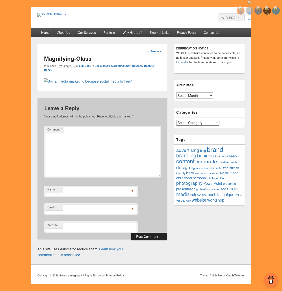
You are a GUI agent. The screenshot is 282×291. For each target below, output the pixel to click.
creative (223, 162)
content (185, 161)
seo (223, 188)
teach (211, 194)
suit (193, 194)
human (234, 168)
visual (181, 200)
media (224, 173)
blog (203, 150)
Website (52, 225)
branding (186, 155)
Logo (203, 173)
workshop (215, 200)
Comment (54, 129)
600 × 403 (85, 66)
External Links (159, 32)
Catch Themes (235, 275)
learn (190, 172)
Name (51, 189)
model (234, 172)
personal (200, 177)
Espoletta (182, 62)
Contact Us (211, 32)
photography (189, 183)
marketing (213, 173)
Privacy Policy (186, 32)
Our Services (87, 32)
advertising (187, 150)
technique (225, 194)
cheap (232, 155)
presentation (185, 188)
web (188, 200)
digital (195, 168)
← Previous (154, 51)
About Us (63, 32)
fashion (213, 168)
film (220, 168)
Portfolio (109, 32)
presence (229, 183)
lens (197, 173)
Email (51, 207)
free (225, 168)
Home (45, 32)
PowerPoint (212, 183)
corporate (206, 161)
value (238, 195)
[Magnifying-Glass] (88, 81)
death (233, 162)
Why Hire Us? (132, 32)
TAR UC (201, 195)
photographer (216, 178)
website (199, 200)
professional (203, 189)
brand (215, 149)
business (206, 155)
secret (216, 189)
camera (221, 156)
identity (180, 173)
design (183, 167)
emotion (203, 168)
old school (184, 177)
